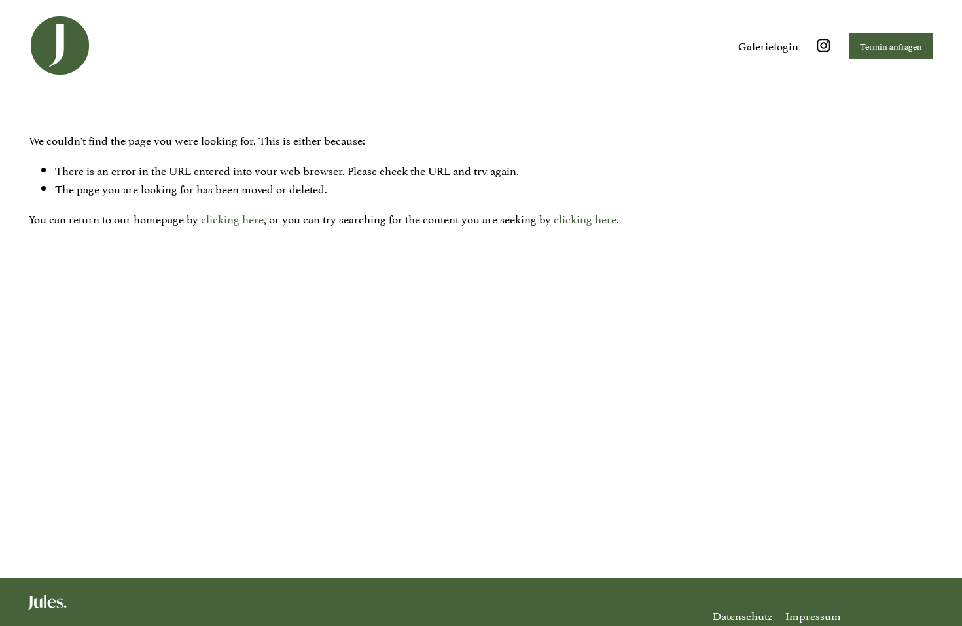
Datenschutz (742, 614)
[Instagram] (823, 45)
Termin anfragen (891, 45)
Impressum (813, 614)
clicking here (232, 218)
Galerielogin (768, 45)
